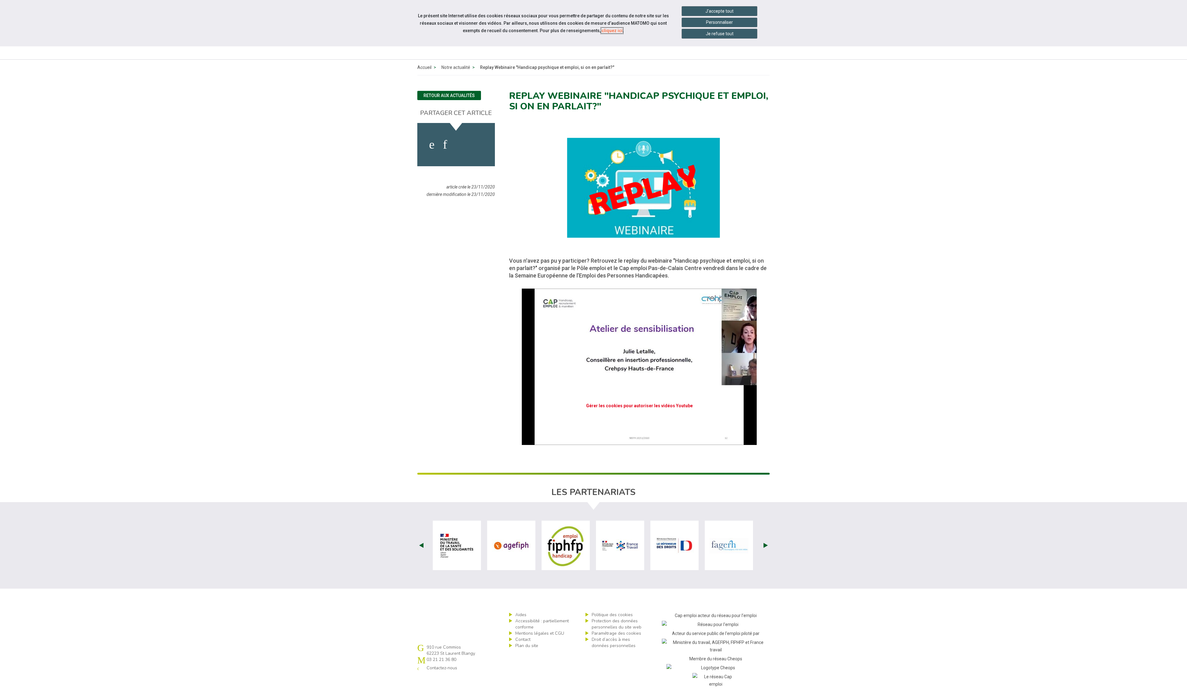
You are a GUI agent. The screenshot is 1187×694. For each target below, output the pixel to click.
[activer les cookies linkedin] (445, 144)
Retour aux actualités (449, 95)
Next (766, 545)
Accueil (424, 67)
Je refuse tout (720, 33)
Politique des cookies (612, 615)
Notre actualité (455, 67)
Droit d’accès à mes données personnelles (614, 643)
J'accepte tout (719, 11)
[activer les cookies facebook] (432, 144)
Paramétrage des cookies (616, 633)
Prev (421, 545)
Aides (520, 615)
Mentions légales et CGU (539, 633)
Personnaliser (719, 22)
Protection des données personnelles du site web (616, 624)
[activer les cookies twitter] (460, 144)
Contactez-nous (442, 668)
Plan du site (526, 646)
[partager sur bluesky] (478, 144)
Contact (522, 639)
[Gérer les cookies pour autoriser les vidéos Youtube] (639, 441)
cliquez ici (612, 30)
